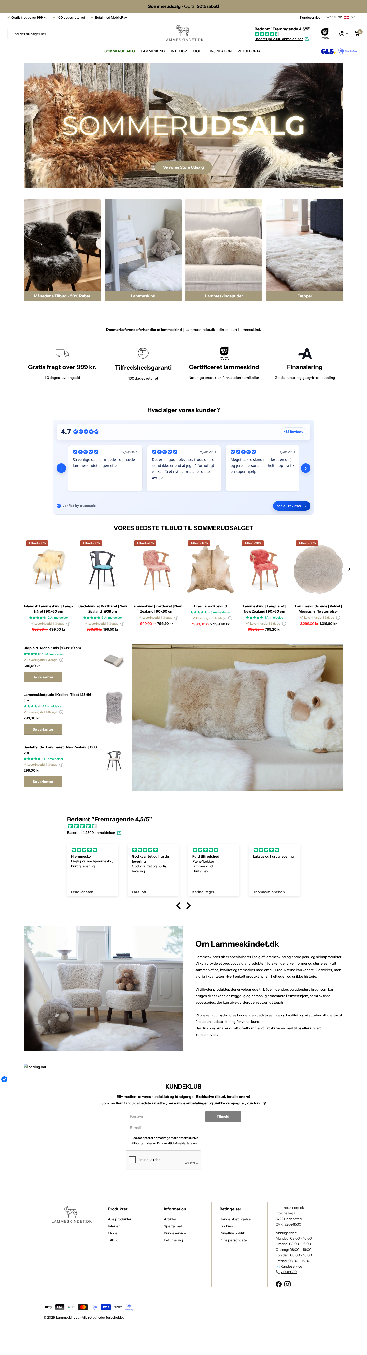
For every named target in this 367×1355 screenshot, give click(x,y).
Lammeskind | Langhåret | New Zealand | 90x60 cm (264, 609)
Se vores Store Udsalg (183, 167)
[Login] (343, 33)
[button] (349, 569)
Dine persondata (233, 1240)
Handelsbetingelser (236, 1219)
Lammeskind (153, 51)
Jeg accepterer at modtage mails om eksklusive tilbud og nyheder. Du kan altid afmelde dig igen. (165, 1140)
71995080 (289, 1272)
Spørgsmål (173, 1226)
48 (220, 612)
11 (52, 759)
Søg (97, 33)
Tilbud (113, 1240)
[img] (282, 34)
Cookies (226, 1226)
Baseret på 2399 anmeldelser (279, 39)
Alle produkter (119, 1219)
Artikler (170, 1219)
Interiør (179, 51)
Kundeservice (310, 17)
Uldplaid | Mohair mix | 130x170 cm (52, 648)
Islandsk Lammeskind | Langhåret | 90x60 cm (48, 609)
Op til (183, 6)
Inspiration (221, 51)
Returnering (173, 1240)
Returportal (250, 51)
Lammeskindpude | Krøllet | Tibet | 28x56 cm (57, 697)
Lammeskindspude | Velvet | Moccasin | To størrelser (318, 609)
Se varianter (43, 677)
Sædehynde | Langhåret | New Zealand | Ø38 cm (60, 750)
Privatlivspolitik (232, 1233)
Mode (198, 51)
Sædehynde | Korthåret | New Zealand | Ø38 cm (102, 609)
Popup (68, 623)
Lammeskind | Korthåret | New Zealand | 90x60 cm (157, 609)
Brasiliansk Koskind (210, 606)
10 (53, 654)
